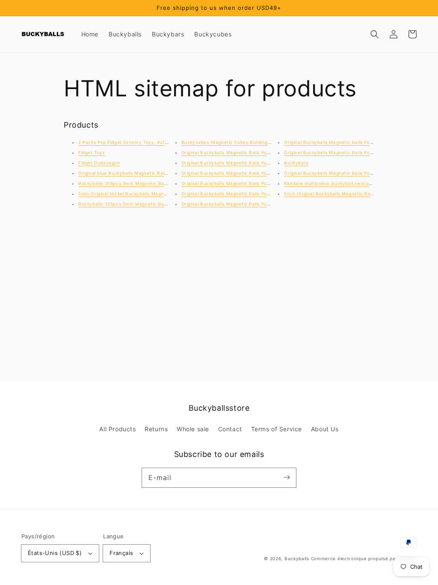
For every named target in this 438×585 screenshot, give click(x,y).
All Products (117, 429)
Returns (156, 429)
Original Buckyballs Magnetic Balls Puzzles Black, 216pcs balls (355, 152)
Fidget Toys (91, 152)
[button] (374, 34)
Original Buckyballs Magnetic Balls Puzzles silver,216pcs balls (251, 152)
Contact (230, 429)
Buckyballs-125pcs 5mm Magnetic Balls (123, 203)
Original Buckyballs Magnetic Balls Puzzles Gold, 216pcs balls (353, 142)
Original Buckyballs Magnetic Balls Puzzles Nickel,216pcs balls (355, 173)
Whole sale (193, 429)
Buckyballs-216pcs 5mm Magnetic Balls (123, 183)
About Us (325, 429)
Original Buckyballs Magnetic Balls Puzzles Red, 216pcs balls (250, 162)
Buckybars (296, 162)
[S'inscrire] (286, 477)
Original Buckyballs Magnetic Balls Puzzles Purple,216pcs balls (252, 173)
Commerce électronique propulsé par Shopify (364, 558)
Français (121, 552)
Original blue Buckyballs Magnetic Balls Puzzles (132, 173)
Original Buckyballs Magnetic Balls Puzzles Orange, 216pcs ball (253, 193)
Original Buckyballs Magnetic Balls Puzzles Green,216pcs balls (252, 203)
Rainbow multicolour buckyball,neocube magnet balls (344, 183)
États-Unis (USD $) (55, 552)
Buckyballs (296, 558)
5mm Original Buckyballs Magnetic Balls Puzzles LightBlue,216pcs (359, 193)
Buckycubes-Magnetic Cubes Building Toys (230, 142)
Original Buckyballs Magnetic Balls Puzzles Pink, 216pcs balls (250, 183)
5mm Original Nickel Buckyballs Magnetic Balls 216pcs (140, 193)
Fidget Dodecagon (99, 162)
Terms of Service (276, 429)
